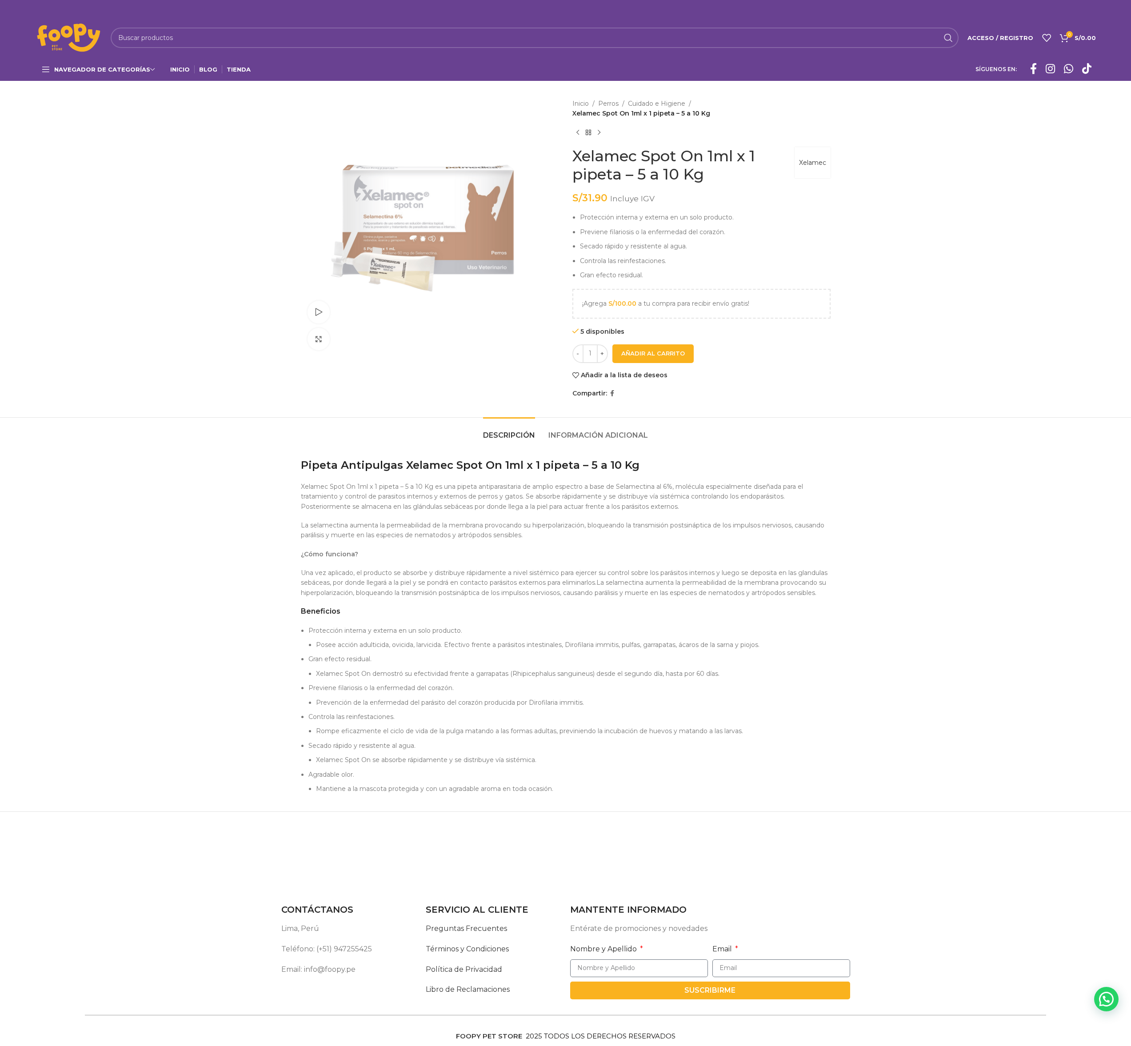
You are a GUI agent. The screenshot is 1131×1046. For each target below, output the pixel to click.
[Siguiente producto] (599, 133)
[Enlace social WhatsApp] (1068, 69)
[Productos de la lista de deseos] (1046, 38)
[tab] (509, 430)
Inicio (580, 104)
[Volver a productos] (588, 133)
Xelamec (812, 163)
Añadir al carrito (653, 353)
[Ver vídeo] (319, 312)
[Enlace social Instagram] (1050, 69)
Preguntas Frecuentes (466, 928)
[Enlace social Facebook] (1033, 69)
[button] (1106, 999)
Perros (608, 104)
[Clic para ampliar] (319, 339)
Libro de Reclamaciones (468, 989)
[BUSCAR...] (948, 38)
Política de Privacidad (464, 969)
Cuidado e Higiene (656, 104)
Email (723, 949)
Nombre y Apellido (604, 949)
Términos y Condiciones (467, 949)
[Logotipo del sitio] (68, 37)
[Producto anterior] (577, 133)
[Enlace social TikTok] (1087, 69)
